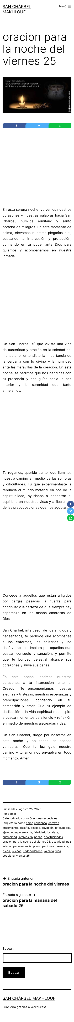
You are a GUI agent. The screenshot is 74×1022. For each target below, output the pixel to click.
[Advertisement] (37, 168)
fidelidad (39, 832)
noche (38, 837)
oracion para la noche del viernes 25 (26, 841)
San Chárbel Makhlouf (29, 998)
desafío (24, 827)
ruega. (7, 851)
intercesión (25, 837)
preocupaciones (43, 846)
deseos (35, 827)
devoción (47, 827)
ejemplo (8, 832)
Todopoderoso (32, 851)
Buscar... (9, 948)
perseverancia (22, 846)
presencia (61, 846)
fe (30, 832)
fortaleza (52, 832)
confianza (40, 823)
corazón (53, 823)
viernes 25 (23, 855)
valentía (49, 851)
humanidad (10, 837)
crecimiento (10, 827)
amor (29, 823)
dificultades (62, 827)
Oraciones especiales (43, 818)
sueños (16, 851)
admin (12, 813)
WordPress (38, 1007)
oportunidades (53, 837)
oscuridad (58, 841)
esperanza (21, 832)
